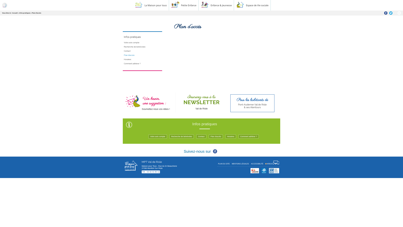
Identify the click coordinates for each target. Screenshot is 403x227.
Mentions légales (240, 164)
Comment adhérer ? (132, 64)
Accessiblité (257, 164)
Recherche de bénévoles (134, 47)
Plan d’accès (129, 55)
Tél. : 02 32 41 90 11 (150, 172)
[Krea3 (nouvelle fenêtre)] (264, 173)
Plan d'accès (216, 136)
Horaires (127, 59)
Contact (127, 51)
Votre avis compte (131, 43)
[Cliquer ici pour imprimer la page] (399, 13)
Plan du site (224, 164)
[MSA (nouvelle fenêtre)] (274, 173)
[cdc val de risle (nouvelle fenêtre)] (255, 173)
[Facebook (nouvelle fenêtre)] (215, 150)
